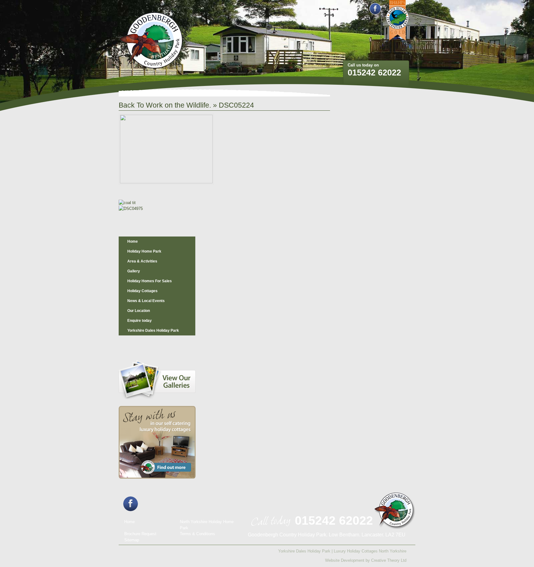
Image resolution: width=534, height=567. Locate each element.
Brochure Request (140, 533)
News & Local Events (146, 301)
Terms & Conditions (197, 533)
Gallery (133, 271)
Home (132, 241)
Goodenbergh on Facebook (375, 9)
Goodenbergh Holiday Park (151, 40)
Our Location (138, 311)
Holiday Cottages (142, 291)
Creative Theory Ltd (388, 560)
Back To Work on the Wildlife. (165, 105)
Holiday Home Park (144, 251)
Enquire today (139, 320)
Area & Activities (142, 261)
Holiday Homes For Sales (149, 281)
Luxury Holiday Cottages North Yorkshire (370, 551)
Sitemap (131, 540)
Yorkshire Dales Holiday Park (153, 330)
